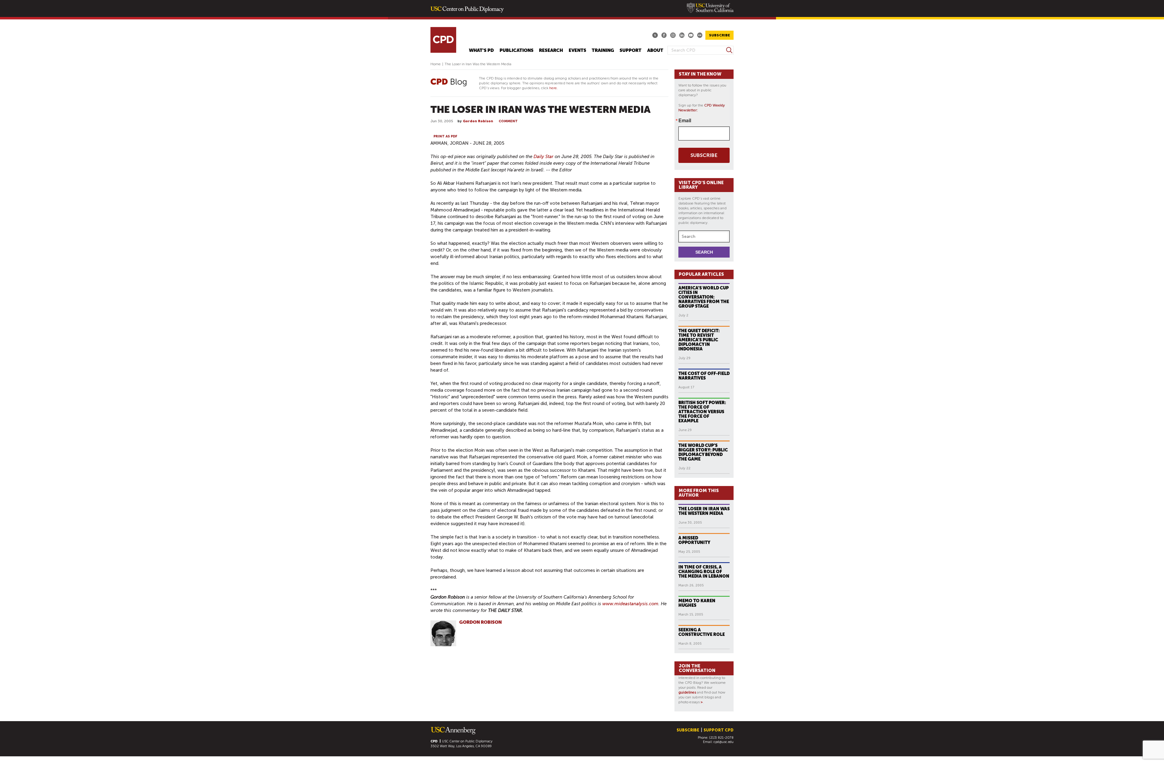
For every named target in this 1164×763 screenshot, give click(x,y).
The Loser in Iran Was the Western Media (704, 511)
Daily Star (544, 156)
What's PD (481, 50)
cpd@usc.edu (724, 742)
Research (551, 50)
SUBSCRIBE (719, 35)
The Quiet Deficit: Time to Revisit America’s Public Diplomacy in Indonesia (699, 339)
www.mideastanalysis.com (630, 603)
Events (577, 50)
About (655, 50)
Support (630, 50)
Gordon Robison (478, 121)
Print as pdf (445, 136)
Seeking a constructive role (701, 632)
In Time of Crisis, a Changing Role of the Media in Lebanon (703, 572)
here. (553, 88)
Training (603, 50)
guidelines (687, 692)
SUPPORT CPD (719, 730)
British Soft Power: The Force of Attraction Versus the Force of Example (702, 411)
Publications (517, 50)
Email (684, 120)
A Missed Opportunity (694, 540)
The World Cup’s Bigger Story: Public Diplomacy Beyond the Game (703, 452)
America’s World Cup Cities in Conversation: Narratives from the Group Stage (703, 297)
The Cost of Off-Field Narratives (704, 375)
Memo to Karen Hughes (696, 603)
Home (435, 64)
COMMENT (508, 121)
